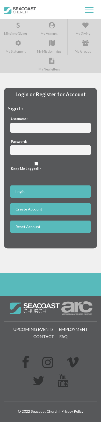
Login (20, 191)
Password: (19, 141)
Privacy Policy (72, 411)
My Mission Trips (49, 51)
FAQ (63, 336)
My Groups (83, 51)
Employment (73, 329)
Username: (19, 119)
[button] (89, 10)
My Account (49, 34)
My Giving (83, 34)
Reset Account (28, 226)
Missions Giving (15, 34)
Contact (43, 336)
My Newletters (49, 69)
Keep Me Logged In (26, 169)
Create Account (29, 209)
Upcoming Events (33, 329)
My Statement (16, 51)
